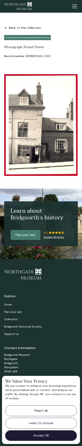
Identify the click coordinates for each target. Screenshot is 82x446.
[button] (74, 6)
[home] (18, 6)
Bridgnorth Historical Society (23, 326)
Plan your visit (25, 235)
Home (8, 304)
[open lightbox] (41, 125)
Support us (11, 334)
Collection (11, 319)
